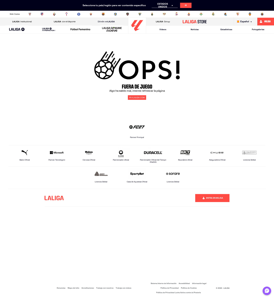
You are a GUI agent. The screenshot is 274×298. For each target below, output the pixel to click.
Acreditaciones (87, 288)
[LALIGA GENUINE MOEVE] (112, 29)
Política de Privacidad (170, 288)
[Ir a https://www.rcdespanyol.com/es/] (189, 14)
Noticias (195, 29)
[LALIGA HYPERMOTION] (49, 29)
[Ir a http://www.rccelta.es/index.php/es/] (66, 14)
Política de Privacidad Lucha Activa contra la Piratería (178, 292)
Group (163, 21)
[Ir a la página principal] (137, 32)
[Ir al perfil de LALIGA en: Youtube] (179, 198)
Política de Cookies (189, 288)
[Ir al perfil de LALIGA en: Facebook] (134, 198)
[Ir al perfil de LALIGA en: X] (149, 198)
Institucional (22, 21)
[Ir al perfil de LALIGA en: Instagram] (141, 198)
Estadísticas (226, 29)
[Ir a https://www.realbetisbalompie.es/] (201, 14)
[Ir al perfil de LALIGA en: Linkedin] (156, 198)
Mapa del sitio (73, 288)
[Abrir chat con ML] (267, 291)
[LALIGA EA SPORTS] (17, 29)
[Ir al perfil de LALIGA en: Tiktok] (164, 198)
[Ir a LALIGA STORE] (195, 21)
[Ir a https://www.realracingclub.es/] (152, 14)
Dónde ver (106, 21)
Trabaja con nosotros (104, 288)
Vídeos (162, 29)
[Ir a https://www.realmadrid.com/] (213, 14)
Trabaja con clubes (123, 288)
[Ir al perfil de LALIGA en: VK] (171, 198)
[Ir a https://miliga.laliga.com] (265, 21)
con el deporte (64, 21)
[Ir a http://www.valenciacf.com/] (250, 14)
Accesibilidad (184, 283)
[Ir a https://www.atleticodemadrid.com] (42, 14)
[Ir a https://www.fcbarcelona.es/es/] (103, 14)
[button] (17, 29)
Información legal (199, 283)
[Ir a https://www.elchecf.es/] (91, 14)
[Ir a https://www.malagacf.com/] (140, 14)
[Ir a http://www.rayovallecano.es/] (164, 14)
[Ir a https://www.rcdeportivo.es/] (176, 14)
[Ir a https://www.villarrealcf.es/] (262, 14)
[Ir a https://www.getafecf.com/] (115, 14)
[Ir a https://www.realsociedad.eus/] (225, 14)
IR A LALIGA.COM (137, 98)
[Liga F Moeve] (80, 29)
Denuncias (61, 288)
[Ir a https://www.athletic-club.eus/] (30, 14)
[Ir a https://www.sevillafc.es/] (238, 14)
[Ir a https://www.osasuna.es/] (54, 14)
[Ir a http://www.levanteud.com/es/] (127, 14)
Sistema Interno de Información (163, 283)
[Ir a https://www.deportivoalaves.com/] (79, 14)
